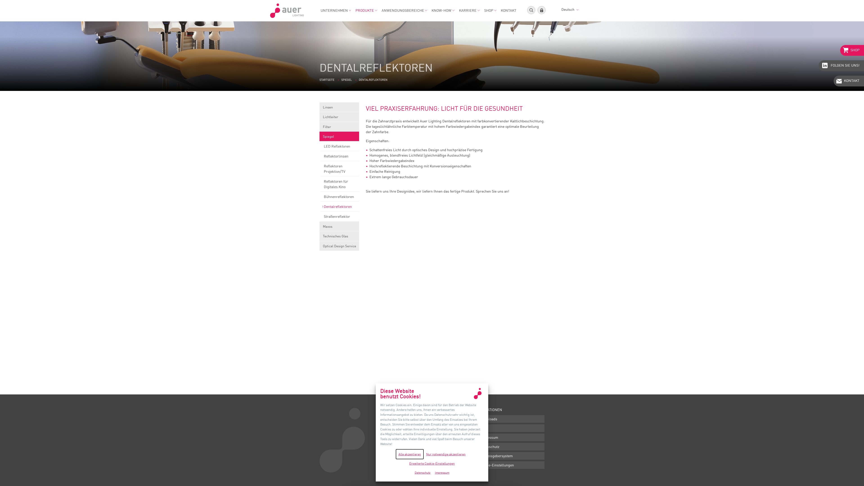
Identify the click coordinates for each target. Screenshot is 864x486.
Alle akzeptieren (409, 454)
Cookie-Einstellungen (497, 465)
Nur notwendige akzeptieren (446, 454)
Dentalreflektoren (338, 206)
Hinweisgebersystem (496, 456)
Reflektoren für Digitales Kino (336, 184)
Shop (488, 10)
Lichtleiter (330, 117)
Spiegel (346, 79)
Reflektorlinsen (336, 156)
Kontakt (508, 10)
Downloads (488, 419)
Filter (327, 127)
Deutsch (568, 9)
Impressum (489, 437)
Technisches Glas (335, 236)
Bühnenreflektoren (339, 196)
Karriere (468, 10)
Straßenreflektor (337, 216)
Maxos (327, 226)
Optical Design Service (339, 246)
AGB (483, 428)
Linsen (328, 107)
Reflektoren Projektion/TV (334, 169)
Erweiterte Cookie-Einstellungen (432, 463)
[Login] (542, 10)
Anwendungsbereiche (403, 10)
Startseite (327, 79)
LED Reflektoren (337, 146)
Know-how (441, 10)
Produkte (365, 10)
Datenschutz (489, 446)
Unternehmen (334, 10)
